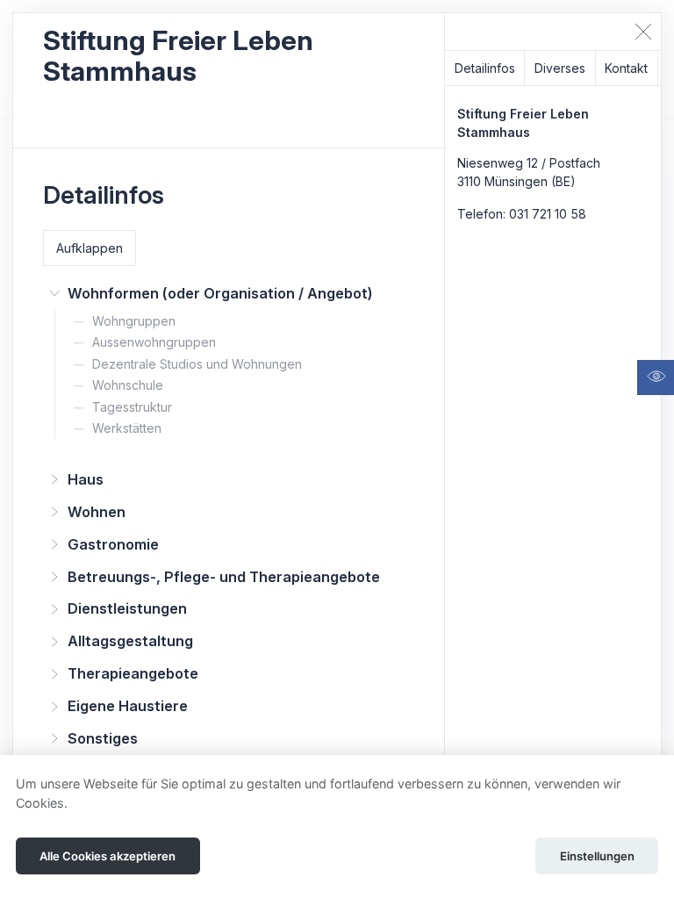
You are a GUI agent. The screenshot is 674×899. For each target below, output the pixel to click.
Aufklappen (89, 248)
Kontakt (626, 68)
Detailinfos (485, 68)
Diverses (559, 68)
